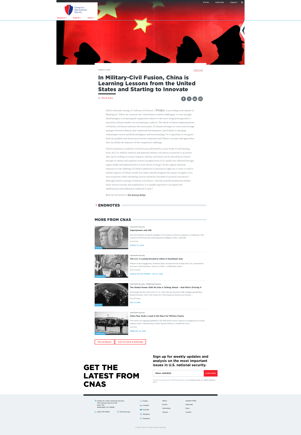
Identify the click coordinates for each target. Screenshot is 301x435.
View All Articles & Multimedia (130, 342)
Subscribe (210, 373)
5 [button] (152, 188)
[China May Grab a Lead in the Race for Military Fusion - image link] (111, 323)
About (164, 401)
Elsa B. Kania (107, 97)
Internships (166, 408)
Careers (165, 412)
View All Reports (104, 342)
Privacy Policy (195, 380)
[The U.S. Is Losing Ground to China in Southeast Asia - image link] (111, 266)
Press (187, 408)
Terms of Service (209, 380)
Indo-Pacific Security (137, 227)
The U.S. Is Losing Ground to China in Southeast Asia (156, 259)
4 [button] (188, 176)
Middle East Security (153, 284)
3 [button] (161, 164)
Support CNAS (191, 401)
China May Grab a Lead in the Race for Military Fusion (157, 316)
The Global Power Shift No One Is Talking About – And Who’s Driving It (165, 287)
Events (164, 404)
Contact (188, 412)
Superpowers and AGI (141, 230)
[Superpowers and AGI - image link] (111, 237)
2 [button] (165, 134)
